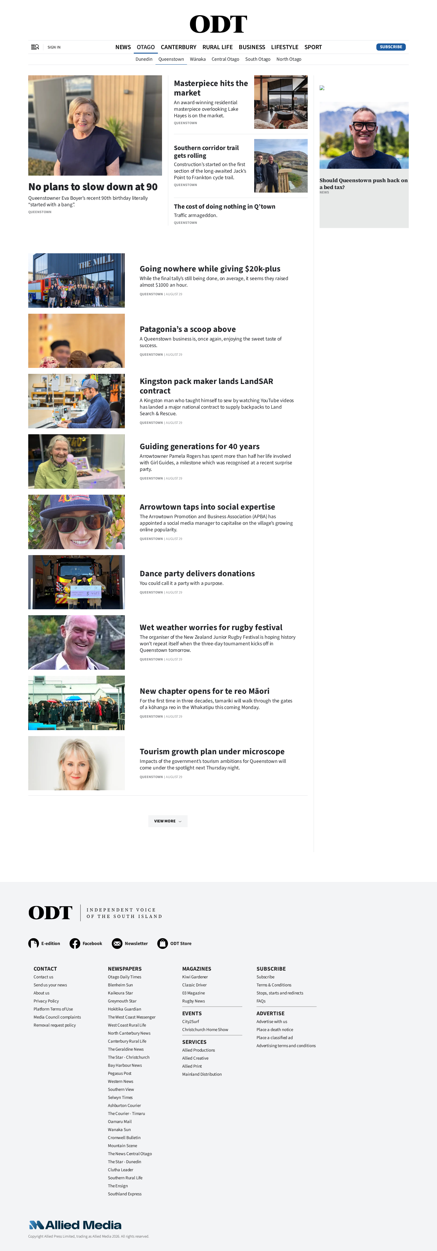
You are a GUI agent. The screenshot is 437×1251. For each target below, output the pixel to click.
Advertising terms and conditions (286, 1046)
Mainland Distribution (202, 1074)
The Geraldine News (126, 1049)
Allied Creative (195, 1058)
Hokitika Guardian (124, 1009)
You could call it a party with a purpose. (182, 583)
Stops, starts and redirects (280, 993)
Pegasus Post (119, 1073)
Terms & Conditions (274, 985)
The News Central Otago (130, 1154)
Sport (313, 47)
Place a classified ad (275, 1038)
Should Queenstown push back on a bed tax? (364, 184)
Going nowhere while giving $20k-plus (210, 269)
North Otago (288, 59)
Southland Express (124, 1194)
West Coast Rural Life (127, 1025)
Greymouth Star (122, 1001)
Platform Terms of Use (53, 1009)
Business (252, 47)
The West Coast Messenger (131, 1017)
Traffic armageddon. (195, 215)
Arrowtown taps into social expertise (207, 507)
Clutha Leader (120, 1170)
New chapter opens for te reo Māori (205, 691)
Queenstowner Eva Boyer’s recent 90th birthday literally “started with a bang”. (87, 201)
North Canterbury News (129, 1033)
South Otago (258, 59)
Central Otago (225, 59)
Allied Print (192, 1066)
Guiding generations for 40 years (200, 446)
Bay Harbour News (125, 1065)
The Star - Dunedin (124, 1162)
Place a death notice (275, 1030)
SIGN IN (54, 47)
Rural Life (217, 47)
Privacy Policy (46, 1001)
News (123, 47)
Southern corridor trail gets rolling (206, 151)
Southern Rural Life (125, 1178)
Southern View (121, 1089)
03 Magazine (193, 993)
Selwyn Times (120, 1097)
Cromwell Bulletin (124, 1138)
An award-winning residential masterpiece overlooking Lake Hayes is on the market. (206, 109)
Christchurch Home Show (205, 1030)
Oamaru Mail (119, 1122)
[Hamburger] (35, 47)
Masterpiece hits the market (211, 88)
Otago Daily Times (124, 977)
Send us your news (50, 985)
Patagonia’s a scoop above (188, 329)
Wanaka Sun (119, 1130)
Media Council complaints (57, 1017)
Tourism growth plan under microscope (212, 752)
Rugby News (193, 1001)
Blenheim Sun (120, 985)
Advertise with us (272, 1022)
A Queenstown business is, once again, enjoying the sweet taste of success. (211, 342)
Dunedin (144, 59)
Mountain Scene (122, 1146)
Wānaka (198, 59)
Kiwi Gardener (195, 977)
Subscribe (391, 47)
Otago (146, 47)
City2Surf (190, 1022)
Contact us (43, 977)
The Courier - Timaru (126, 1114)
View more (165, 821)
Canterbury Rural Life (127, 1041)
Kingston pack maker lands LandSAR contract (206, 386)
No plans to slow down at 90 (92, 186)
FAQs (261, 1001)
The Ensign (118, 1186)
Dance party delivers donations (197, 574)
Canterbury (179, 47)
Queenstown (171, 59)
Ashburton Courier (124, 1105)
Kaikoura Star (120, 993)
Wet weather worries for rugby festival (211, 627)
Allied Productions (198, 1050)
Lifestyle (284, 47)
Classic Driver (194, 985)
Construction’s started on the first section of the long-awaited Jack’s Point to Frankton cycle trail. (210, 171)
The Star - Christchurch (129, 1057)
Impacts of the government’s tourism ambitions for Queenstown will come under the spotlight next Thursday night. (213, 764)
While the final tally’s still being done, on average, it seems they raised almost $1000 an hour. (214, 282)
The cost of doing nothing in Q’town (225, 206)
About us (41, 993)
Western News (120, 1081)
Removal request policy (55, 1025)
